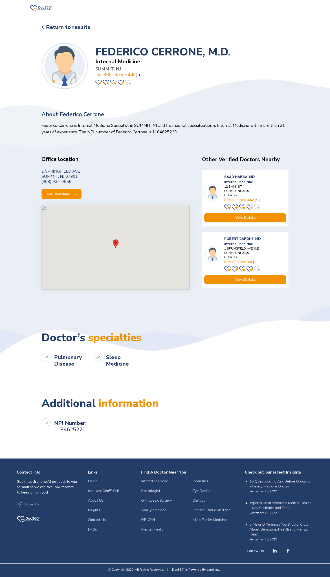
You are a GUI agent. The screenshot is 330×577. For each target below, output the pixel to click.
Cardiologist (150, 490)
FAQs (92, 529)
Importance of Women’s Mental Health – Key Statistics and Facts (280, 505)
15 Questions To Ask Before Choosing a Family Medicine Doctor (279, 484)
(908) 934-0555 (56, 181)
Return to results (68, 27)
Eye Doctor (202, 490)
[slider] (113, 82)
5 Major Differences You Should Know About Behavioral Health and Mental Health (278, 529)
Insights (94, 510)
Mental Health (153, 529)
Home (93, 481)
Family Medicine (153, 510)
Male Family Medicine (210, 519)
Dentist (199, 500)
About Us (95, 500)
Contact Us (97, 519)
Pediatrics (200, 481)
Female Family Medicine (212, 510)
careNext (213, 570)
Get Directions (58, 194)
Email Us (32, 504)
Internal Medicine (154, 481)
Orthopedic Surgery (156, 500)
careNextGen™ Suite (104, 490)
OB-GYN (148, 519)
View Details (245, 217)
